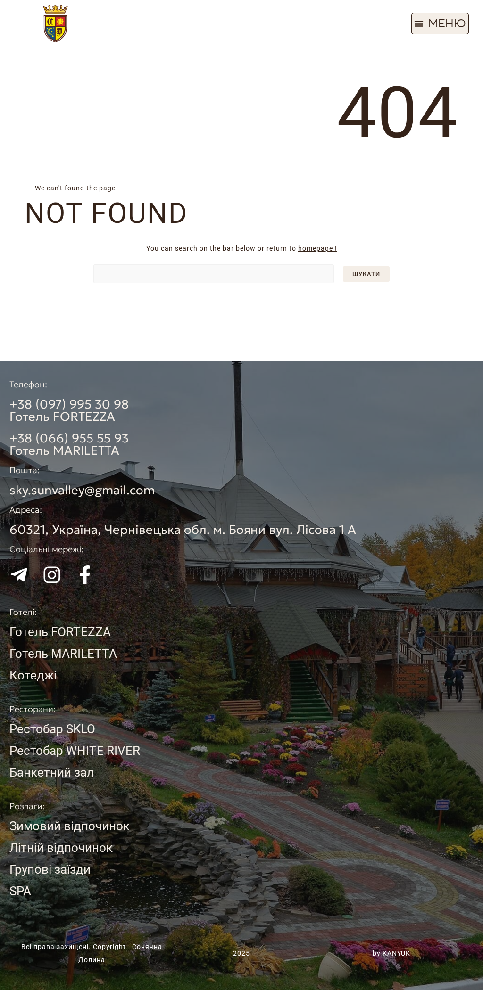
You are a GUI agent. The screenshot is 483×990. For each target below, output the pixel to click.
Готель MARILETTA (63, 653)
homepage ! (317, 248)
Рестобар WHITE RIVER (74, 751)
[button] (440, 23)
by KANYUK (391, 953)
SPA (20, 891)
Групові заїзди (50, 869)
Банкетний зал (51, 772)
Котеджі (33, 675)
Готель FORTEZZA (60, 632)
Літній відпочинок (61, 848)
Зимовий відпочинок (69, 826)
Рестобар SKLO (52, 729)
